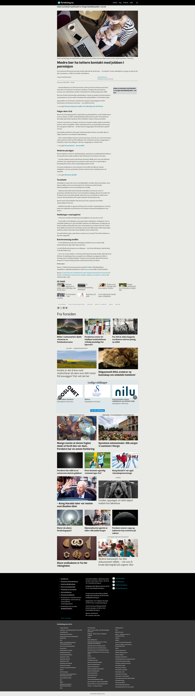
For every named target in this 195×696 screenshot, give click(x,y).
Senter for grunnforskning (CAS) (123, 642)
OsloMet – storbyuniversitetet (95, 685)
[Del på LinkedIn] (63, 308)
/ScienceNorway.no (121, 588)
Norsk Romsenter (92, 677)
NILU (61, 688)
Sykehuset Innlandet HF (121, 656)
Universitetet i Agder (120, 665)
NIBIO (61, 682)
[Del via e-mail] (66, 308)
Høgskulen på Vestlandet (66, 663)
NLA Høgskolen (91, 627)
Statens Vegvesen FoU (120, 650)
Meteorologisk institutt (65, 677)
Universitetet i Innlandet (121, 669)
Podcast (125, 3)
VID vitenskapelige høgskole (122, 684)
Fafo (61, 640)
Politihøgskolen (119, 627)
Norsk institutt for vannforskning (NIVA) (98, 683)
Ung (120, 3)
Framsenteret (63, 648)
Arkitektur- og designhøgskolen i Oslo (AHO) (71, 630)
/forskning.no (120, 581)
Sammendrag (88, 269)
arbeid (111, 304)
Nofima (89, 656)
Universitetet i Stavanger (121, 674)
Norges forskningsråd (93, 666)
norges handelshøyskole (76, 304)
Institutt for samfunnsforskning (68, 667)
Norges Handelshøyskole (94, 664)
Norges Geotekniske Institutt (95, 662)
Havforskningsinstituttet (66, 654)
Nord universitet (91, 658)
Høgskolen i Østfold (65, 659)
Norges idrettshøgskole (93, 670)
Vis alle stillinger (97, 410)
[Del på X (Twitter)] (61, 308)
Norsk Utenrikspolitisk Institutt (95, 679)
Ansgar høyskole (64, 627)
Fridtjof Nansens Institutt (66, 650)
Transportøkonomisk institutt (122, 661)
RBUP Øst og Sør (119, 632)
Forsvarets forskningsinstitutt (67, 646)
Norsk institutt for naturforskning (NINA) (98, 681)
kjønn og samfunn (101, 304)
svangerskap (62, 304)
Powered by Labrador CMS (97, 693)
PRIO (116, 630)
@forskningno (120, 578)
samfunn (90, 304)
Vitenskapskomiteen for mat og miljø (124, 686)
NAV (61, 680)
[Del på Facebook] (58, 308)
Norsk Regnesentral (92, 675)
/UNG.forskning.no (121, 585)
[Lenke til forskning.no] (83, 2)
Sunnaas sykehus (119, 654)
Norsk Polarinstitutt (92, 673)
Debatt (115, 3)
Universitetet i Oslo (120, 671)
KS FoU (61, 669)
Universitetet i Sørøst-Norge (122, 676)
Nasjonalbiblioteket (92, 639)
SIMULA (117, 638)
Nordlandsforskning (93, 660)
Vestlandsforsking (119, 680)
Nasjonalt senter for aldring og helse (96, 645)
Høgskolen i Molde (64, 656)
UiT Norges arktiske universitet (123, 663)
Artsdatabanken (64, 632)
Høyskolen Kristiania (65, 665)
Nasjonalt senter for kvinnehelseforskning (98, 650)
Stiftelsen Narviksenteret (121, 652)
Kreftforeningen (64, 671)
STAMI (117, 648)
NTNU (89, 637)
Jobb (131, 3)
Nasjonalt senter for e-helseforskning (97, 647)
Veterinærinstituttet (120, 682)
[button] (60, 397)
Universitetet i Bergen (120, 667)
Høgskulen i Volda (64, 661)
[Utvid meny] (137, 2)
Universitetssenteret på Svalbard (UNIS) (125, 678)
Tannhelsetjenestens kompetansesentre (125, 659)
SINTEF (117, 640)
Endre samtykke (66, 618)
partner (117, 304)
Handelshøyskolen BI (65, 652)
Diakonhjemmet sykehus (66, 634)
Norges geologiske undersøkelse (96, 668)
